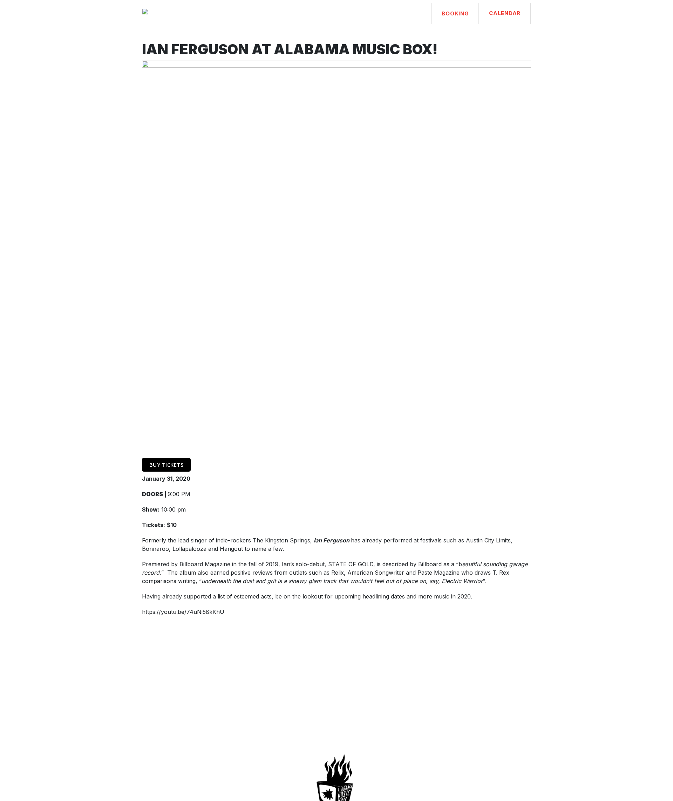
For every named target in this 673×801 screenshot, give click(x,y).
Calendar (505, 13)
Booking (455, 13)
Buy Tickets (166, 464)
